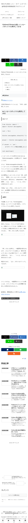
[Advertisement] (14, 43)
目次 (12, 79)
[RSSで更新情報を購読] (14, 353)
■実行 (8, 89)
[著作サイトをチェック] (7, 349)
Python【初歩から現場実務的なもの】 (11, 298)
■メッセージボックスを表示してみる (15, 85)
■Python (8, 82)
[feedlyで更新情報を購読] (20, 349)
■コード (9, 87)
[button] (18, 64)
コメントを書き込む (14, 495)
